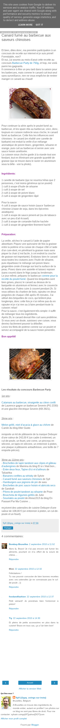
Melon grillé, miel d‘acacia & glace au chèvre (26, 425)
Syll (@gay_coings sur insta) (31, 697)
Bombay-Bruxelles (18, 544)
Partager (8, 528)
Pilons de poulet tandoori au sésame (23, 491)
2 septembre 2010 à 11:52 (42, 544)
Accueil (30, 683)
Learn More (25, 25)
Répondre (14, 559)
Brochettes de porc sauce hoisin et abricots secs (29, 485)
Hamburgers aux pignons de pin (20, 482)
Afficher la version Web (30, 688)
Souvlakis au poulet (13, 498)
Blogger (35, 725)
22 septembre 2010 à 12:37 (40, 596)
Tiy (10, 618)
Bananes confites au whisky (18, 475)
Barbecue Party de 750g (25, 63)
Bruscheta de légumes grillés (19, 495)
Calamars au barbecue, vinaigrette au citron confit (29, 402)
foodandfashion (17, 596)
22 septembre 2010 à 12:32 (28, 569)
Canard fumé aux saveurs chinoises (22, 479)
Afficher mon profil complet (14, 718)
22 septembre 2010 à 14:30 (26, 618)
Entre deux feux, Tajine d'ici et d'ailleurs (24, 469)
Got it (39, 25)
